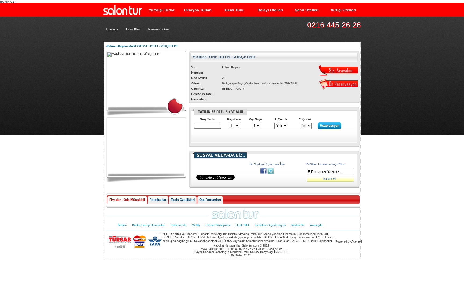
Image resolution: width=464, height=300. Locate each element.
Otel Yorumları (210, 200)
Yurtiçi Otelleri (343, 10)
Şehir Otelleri (306, 10)
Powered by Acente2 (348, 241)
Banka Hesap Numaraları (148, 225)
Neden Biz (298, 225)
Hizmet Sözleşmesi (217, 225)
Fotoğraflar (158, 200)
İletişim (122, 225)
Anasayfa (112, 29)
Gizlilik (196, 225)
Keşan (122, 46)
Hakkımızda (178, 225)
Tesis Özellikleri (183, 200)
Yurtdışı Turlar (161, 10)
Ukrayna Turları (198, 10)
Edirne (112, 46)
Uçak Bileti (133, 29)
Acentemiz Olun (158, 29)
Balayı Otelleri (270, 10)
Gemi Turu (234, 10)
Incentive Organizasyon (270, 225)
